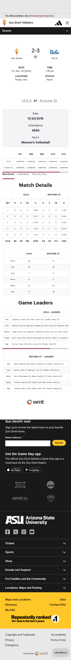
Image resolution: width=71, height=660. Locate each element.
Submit (59, 442)
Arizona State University (42, 16)
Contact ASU (58, 604)
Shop (8, 561)
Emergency (20, 645)
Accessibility (58, 634)
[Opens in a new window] (35, 619)
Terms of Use (58, 640)
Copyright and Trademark (20, 634)
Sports (9, 552)
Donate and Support (18, 569)
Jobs (63, 599)
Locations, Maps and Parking (23, 587)
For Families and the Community (25, 578)
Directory (20, 604)
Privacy (20, 640)
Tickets (9, 543)
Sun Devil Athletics (21, 22)
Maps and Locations (20, 599)
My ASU (20, 610)
